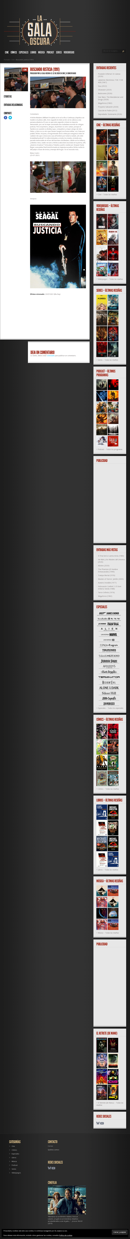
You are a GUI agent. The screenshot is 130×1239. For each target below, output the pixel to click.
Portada (7, 60)
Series (59, 52)
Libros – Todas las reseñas (108, 870)
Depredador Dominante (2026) (110, 114)
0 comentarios (71, 73)
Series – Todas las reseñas (108, 360)
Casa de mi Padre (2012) (107, 111)
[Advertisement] (58, 318)
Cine (7, 52)
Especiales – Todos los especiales (110, 708)
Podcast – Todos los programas (110, 449)
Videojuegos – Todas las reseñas (110, 279)
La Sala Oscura (45, 73)
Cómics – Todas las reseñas (108, 789)
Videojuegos (69, 52)
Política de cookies (65, 1235)
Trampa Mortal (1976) (106, 575)
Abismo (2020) (103, 566)
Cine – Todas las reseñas (107, 195)
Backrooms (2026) (105, 93)
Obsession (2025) (105, 90)
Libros (33, 52)
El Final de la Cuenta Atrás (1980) (111, 556)
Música (41, 52)
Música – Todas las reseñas (108, 933)
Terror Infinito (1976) (106, 593)
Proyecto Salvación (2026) (108, 107)
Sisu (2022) (102, 86)
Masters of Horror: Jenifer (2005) (111, 579)
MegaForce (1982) (105, 103)
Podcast (50, 52)
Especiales (23, 52)
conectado (51, 356)
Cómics (14, 52)
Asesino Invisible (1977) (107, 583)
